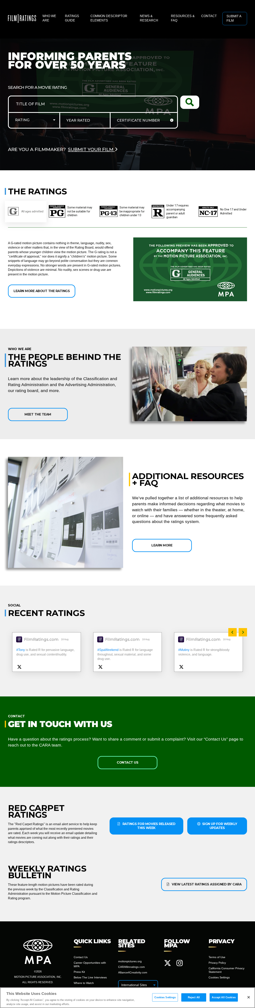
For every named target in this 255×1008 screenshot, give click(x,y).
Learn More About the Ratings (42, 291)
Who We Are (49, 18)
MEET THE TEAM (38, 414)
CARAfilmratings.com (131, 966)
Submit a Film (234, 18)
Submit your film (91, 149)
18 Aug (65, 639)
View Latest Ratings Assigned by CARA (206, 884)
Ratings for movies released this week (148, 826)
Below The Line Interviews (90, 977)
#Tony (20, 650)
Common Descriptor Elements (108, 18)
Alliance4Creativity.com (132, 972)
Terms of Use (217, 957)
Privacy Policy (217, 962)
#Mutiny (183, 650)
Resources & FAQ (183, 18)
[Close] (248, 997)
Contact (209, 16)
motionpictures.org (130, 961)
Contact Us (127, 762)
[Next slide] (243, 632)
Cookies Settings (165, 997)
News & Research (149, 18)
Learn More (161, 545)
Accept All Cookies (223, 997)
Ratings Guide (72, 18)
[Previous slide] (232, 632)
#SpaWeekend (108, 650)
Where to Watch (84, 983)
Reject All (194, 997)
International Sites (134, 985)
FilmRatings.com (41, 640)
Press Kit (79, 971)
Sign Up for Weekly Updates (219, 826)
